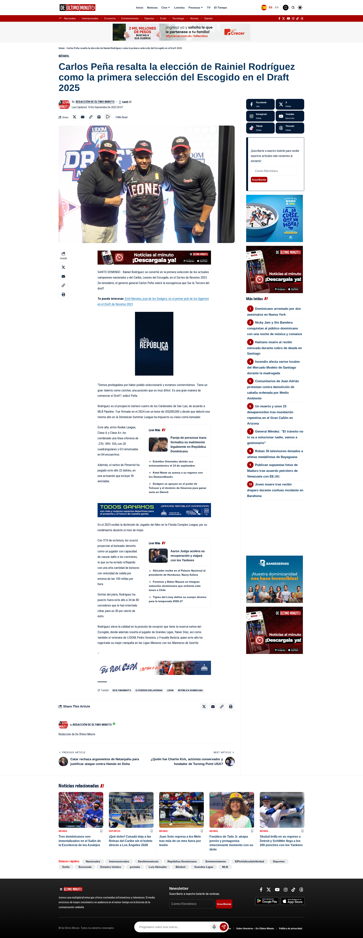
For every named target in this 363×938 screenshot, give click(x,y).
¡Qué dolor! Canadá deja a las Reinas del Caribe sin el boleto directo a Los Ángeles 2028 (130, 841)
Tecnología (178, 18)
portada (135, 866)
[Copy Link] (91, 117)
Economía (110, 18)
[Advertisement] (275, 521)
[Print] (99, 117)
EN (276, 7)
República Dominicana (190, 690)
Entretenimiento (130, 18)
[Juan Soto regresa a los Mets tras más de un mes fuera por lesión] (181, 810)
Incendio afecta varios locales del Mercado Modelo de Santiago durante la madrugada (273, 367)
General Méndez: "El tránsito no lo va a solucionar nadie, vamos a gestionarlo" (275, 437)
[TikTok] (297, 18)
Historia (194, 18)
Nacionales (70, 18)
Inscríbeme (259, 179)
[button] (293, 7)
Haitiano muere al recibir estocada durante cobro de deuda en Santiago (274, 348)
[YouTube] (288, 18)
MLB (225, 866)
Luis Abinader (158, 866)
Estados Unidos (110, 866)
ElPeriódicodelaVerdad (149, 690)
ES (270, 7)
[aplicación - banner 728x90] (154, 257)
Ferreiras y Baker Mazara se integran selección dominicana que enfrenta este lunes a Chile (175, 586)
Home (62, 48)
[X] (283, 18)
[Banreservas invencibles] (274, 579)
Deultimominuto (121, 690)
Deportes (149, 18)
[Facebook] (279, 18)
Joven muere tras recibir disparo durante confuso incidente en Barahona (275, 490)
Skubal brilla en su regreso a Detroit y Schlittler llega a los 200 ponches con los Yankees (281, 841)
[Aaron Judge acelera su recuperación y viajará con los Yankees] (158, 556)
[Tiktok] (260, 128)
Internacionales (90, 18)
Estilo (163, 18)
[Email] (82, 117)
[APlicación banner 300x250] (274, 269)
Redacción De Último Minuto (95, 101)
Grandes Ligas (203, 866)
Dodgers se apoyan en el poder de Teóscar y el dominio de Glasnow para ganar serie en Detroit (177, 488)
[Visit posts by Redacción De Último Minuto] (64, 104)
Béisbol (64, 56)
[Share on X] (74, 117)
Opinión (208, 18)
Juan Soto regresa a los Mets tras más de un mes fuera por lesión (180, 841)
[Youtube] (290, 116)
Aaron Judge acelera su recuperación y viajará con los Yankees (188, 556)
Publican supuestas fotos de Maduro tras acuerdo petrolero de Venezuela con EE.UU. (272, 470)
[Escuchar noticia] (107, 116)
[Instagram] (293, 18)
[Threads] (302, 18)
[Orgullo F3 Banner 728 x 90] (154, 510)
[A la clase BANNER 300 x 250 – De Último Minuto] (274, 218)
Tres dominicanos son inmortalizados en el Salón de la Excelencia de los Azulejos (80, 841)
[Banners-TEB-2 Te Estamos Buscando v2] (181, 32)
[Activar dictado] (214, 927)
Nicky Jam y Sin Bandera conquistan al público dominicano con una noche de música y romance (274, 328)
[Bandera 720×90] (154, 667)
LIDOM (170, 690)
